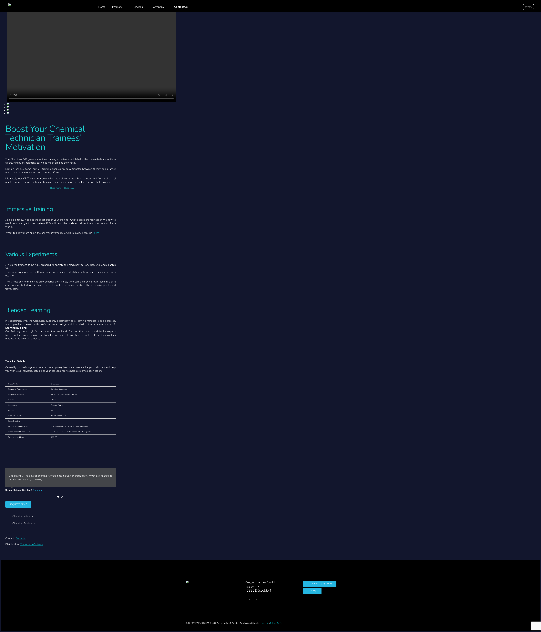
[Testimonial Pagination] (58, 497)
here (96, 233)
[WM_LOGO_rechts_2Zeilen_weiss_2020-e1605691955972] (21, 4)
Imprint (265, 623)
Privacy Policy (276, 623)
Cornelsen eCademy (31, 544)
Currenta (21, 538)
